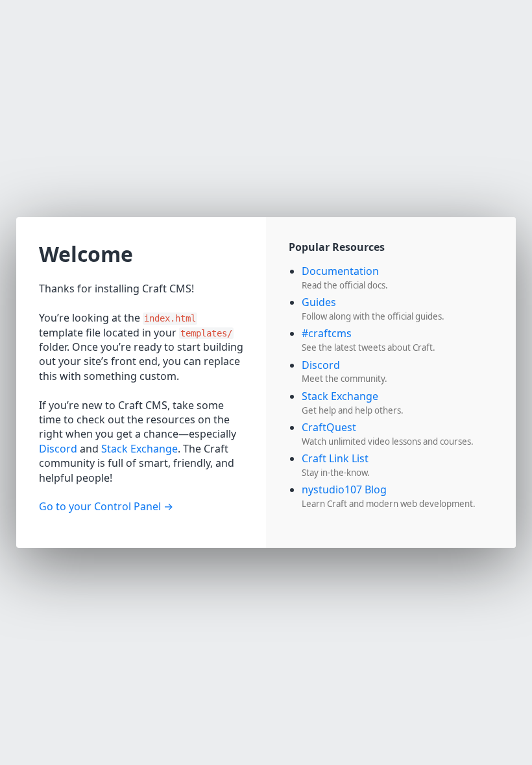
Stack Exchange (139, 448)
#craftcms (327, 333)
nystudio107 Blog (344, 489)
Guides (319, 302)
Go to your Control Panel (100, 506)
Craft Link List (335, 458)
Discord (58, 448)
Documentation (340, 271)
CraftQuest (329, 427)
